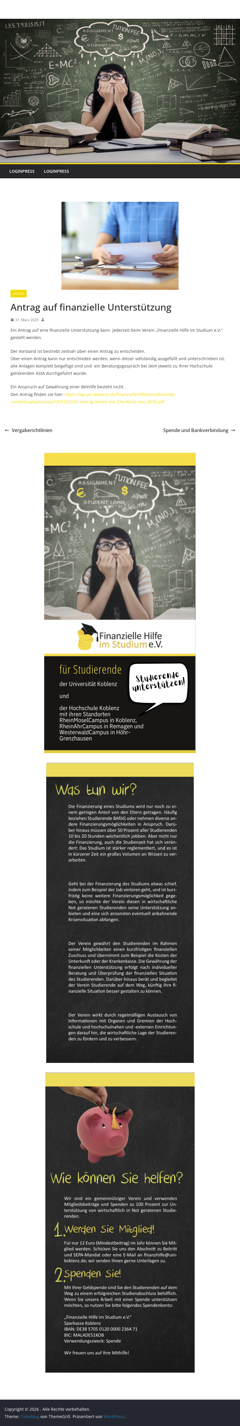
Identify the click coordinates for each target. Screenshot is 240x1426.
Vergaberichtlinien (32, 430)
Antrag (18, 294)
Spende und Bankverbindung (195, 430)
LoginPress (22, 171)
